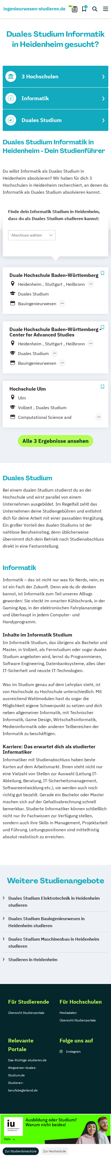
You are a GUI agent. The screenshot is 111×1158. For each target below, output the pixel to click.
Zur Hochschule (54, 1151)
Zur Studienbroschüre (21, 1151)
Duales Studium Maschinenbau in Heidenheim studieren (53, 942)
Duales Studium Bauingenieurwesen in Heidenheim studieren (46, 922)
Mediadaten (68, 1013)
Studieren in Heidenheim (32, 959)
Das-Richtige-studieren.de (27, 1060)
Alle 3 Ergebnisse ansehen (55, 440)
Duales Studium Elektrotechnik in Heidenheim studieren (54, 901)
